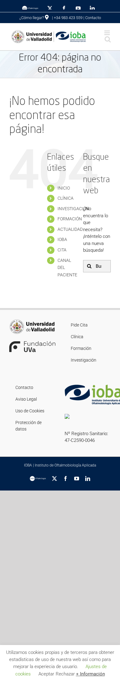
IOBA (62, 239)
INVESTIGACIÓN (73, 208)
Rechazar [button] (65, 674)
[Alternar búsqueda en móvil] (108, 39)
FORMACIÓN (70, 218)
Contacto (93, 17)
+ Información (90, 674)
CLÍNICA (66, 198)
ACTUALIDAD (70, 229)
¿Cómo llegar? (32, 17)
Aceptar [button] (46, 674)
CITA (62, 249)
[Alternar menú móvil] (107, 33)
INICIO (64, 188)
